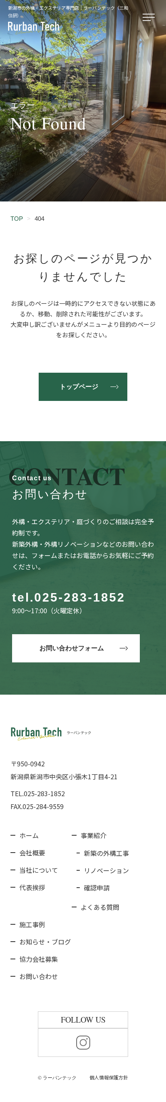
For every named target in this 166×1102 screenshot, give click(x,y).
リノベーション (106, 870)
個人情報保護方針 (108, 1077)
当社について (38, 870)
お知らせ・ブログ (45, 941)
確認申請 (97, 887)
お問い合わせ (38, 976)
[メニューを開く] (150, 17)
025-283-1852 (79, 597)
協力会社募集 (38, 959)
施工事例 (32, 924)
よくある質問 (100, 907)
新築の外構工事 (106, 853)
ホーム (29, 835)
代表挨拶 (32, 887)
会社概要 (32, 852)
